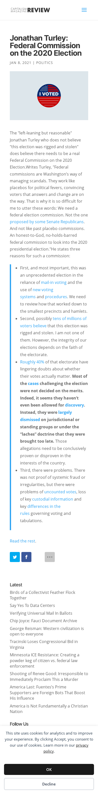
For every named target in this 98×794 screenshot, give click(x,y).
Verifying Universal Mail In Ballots (41, 613)
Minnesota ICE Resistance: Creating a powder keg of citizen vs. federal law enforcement (44, 660)
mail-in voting (54, 282)
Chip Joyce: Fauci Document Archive (43, 620)
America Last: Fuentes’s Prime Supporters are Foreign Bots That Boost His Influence (47, 692)
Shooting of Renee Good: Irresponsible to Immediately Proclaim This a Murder (49, 676)
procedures (56, 296)
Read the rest (22, 541)
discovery (74, 405)
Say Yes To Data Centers (32, 605)
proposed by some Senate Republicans (47, 221)
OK (49, 769)
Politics (44, 62)
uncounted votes (60, 492)
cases (34, 383)
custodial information (52, 499)
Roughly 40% (32, 362)
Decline (49, 783)
